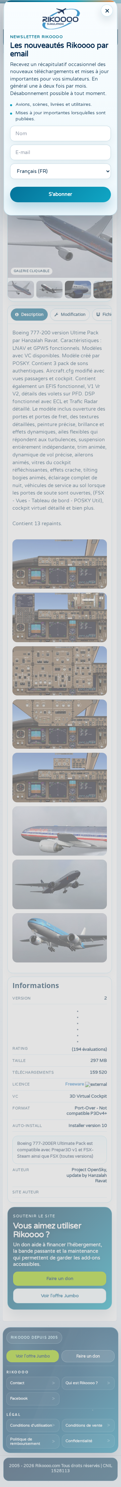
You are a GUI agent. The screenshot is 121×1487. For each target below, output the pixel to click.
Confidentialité (79, 1440)
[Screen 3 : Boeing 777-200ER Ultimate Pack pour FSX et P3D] (78, 289)
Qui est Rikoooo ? (82, 1382)
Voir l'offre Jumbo (60, 1296)
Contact (17, 1382)
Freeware (74, 1084)
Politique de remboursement (25, 1441)
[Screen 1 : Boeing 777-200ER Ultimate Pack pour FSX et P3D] (21, 289)
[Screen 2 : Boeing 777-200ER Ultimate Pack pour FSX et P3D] (49, 289)
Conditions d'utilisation (31, 1425)
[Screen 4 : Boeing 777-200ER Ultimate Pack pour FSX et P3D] (106, 289)
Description (32, 314)
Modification (73, 314)
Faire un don (59, 1278)
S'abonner (60, 194)
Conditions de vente (84, 1425)
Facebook (19, 1398)
